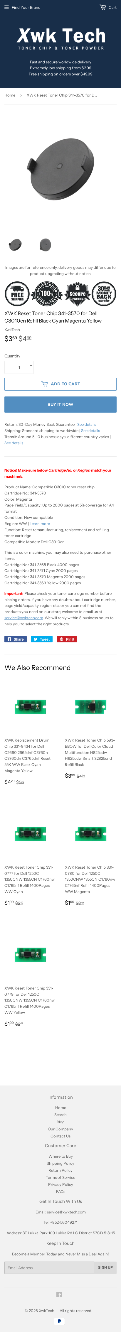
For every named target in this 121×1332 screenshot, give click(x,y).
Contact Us (60, 1136)
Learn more (40, 523)
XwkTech (46, 1310)
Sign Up (105, 1267)
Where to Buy (60, 1156)
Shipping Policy (60, 1163)
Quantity (12, 356)
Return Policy (60, 1170)
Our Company (60, 1129)
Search (60, 1114)
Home (9, 95)
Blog (61, 1122)
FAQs (60, 1191)
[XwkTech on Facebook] (59, 1295)
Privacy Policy (60, 1184)
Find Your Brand (26, 7)
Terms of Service (60, 1177)
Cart (112, 7)
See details (86, 424)
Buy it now (60, 404)
